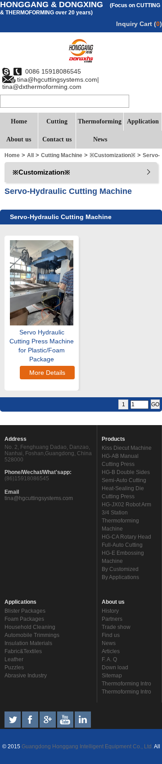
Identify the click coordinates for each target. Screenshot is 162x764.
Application (143, 121)
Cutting (57, 121)
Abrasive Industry (25, 675)
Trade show (116, 627)
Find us (111, 635)
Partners (112, 619)
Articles (111, 651)
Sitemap (112, 675)
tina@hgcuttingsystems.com (38, 498)
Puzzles (14, 667)
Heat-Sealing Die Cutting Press (123, 492)
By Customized (120, 569)
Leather (13, 659)
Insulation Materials (28, 643)
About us (18, 139)
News (100, 139)
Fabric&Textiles (23, 651)
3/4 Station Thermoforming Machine (120, 520)
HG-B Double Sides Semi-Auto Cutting (126, 476)
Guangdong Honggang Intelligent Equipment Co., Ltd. (86, 746)
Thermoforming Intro (126, 684)
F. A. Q (109, 659)
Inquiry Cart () (139, 23)
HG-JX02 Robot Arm (126, 504)
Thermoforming (100, 121)
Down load (115, 667)
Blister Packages (24, 611)
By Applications (120, 577)
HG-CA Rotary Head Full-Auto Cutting (126, 541)
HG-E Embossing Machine (123, 557)
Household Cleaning (29, 627)
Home (19, 121)
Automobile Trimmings (31, 635)
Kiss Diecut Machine (127, 448)
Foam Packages (24, 619)
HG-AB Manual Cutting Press (120, 460)
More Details (47, 372)
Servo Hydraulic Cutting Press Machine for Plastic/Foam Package (41, 346)
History (110, 611)
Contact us (57, 139)
